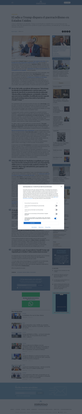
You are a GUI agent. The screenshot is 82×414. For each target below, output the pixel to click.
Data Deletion (34, 227)
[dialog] (41, 207)
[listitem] (41, 203)
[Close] (62, 187)
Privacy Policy (47, 227)
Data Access (41, 227)
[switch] (55, 205)
